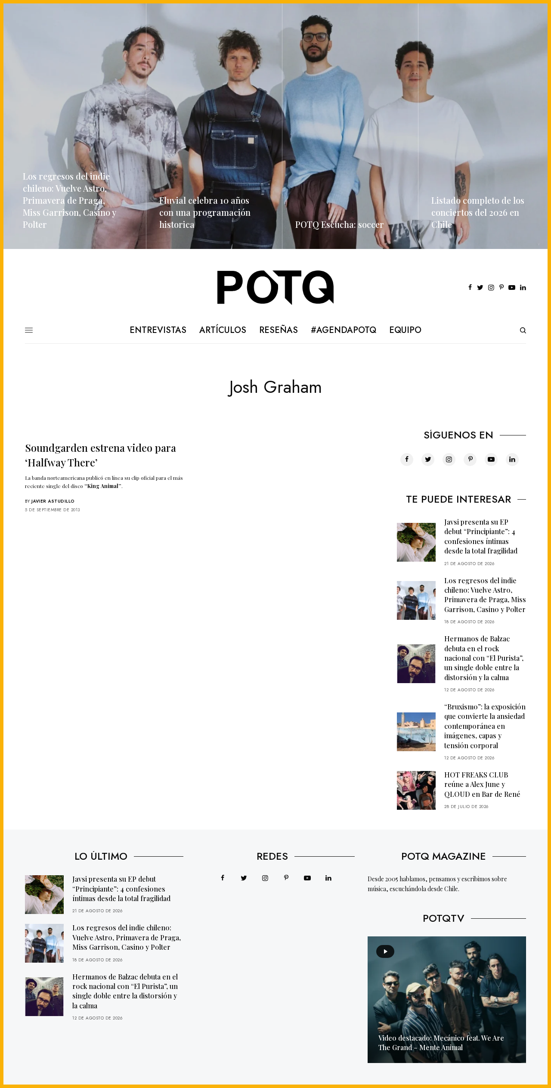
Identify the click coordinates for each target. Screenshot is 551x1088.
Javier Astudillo (53, 501)
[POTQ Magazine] (275, 287)
